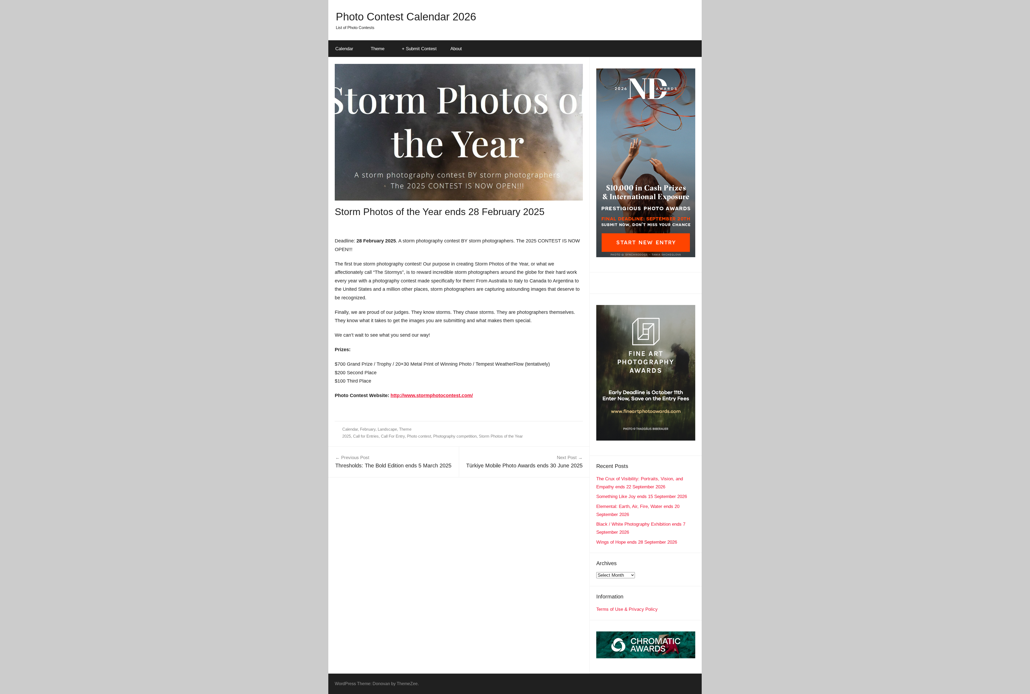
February (368, 429)
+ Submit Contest (419, 48)
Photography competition (455, 436)
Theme (377, 48)
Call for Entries (366, 436)
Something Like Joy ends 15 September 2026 (641, 496)
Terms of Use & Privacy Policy (627, 609)
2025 (346, 436)
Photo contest (419, 436)
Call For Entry (393, 436)
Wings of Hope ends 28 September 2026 (636, 542)
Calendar (344, 48)
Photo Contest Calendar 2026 (406, 17)
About (456, 48)
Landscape (387, 429)
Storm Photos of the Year (501, 436)
